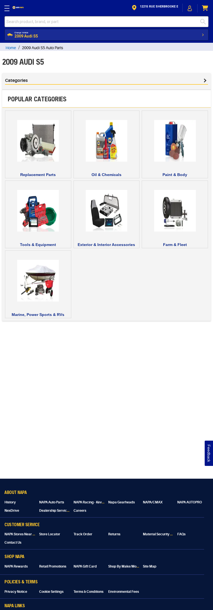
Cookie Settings (51, 592)
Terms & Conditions (88, 592)
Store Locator (49, 534)
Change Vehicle (21, 32)
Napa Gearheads (121, 502)
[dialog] (190, 8)
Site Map (149, 566)
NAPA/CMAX (153, 502)
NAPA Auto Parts (51, 502)
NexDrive (11, 511)
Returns (114, 534)
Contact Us (12, 542)
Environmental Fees (123, 592)
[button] (154, 8)
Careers (79, 511)
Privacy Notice (15, 592)
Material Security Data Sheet (165, 534)
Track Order (82, 534)
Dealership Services (54, 511)
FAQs (181, 534)
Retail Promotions (52, 566)
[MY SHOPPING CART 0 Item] (205, 8)
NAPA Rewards (16, 566)
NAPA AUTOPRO (189, 502)
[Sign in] (190, 8)
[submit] (204, 21)
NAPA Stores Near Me (20, 534)
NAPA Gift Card (85, 566)
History (10, 502)
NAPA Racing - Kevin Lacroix (95, 502)
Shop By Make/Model (124, 566)
